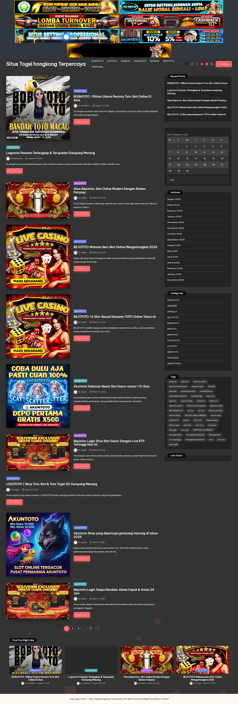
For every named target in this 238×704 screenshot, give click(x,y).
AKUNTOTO (80, 527)
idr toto (201, 411)
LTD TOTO (198, 420)
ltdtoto (186, 420)
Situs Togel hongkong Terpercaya (46, 64)
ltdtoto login (174, 425)
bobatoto (201, 401)
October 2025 (174, 233)
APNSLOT (172, 311)
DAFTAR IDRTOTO (176, 411)
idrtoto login (216, 415)
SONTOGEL (173, 357)
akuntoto (173, 382)
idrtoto (190, 411)
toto (211, 440)
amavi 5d (172, 391)
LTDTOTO (172, 346)
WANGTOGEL (174, 363)
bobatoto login (216, 406)
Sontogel (172, 430)
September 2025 (176, 239)
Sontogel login (214, 435)
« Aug (171, 180)
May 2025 (172, 251)
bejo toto (210, 396)
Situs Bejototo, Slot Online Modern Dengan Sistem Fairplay (110, 190)
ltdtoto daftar (212, 420)
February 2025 (175, 268)
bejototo (172, 401)
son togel (185, 430)
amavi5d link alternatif (178, 396)
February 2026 (175, 210)
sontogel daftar (175, 435)
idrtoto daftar (174, 415)
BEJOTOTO (80, 183)
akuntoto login (197, 386)
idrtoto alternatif (216, 411)
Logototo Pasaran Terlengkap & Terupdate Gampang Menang (50, 153)
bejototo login (186, 401)
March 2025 (173, 262)
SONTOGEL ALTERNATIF (203, 430)
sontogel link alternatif (195, 435)
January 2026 (174, 216)
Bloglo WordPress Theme (156, 699)
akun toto (185, 382)
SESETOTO (172, 352)
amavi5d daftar (206, 391)
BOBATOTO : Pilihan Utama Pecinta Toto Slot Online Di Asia (112, 98)
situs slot (187, 425)
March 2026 (173, 205)
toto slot (221, 440)
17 (90, 628)
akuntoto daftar (200, 382)
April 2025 (172, 256)
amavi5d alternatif (188, 391)
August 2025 (174, 245)
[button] (224, 64)
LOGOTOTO (13, 147)
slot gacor (212, 425)
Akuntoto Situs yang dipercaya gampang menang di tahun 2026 (116, 535)
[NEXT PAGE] (97, 628)
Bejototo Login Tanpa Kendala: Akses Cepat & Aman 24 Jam (114, 591)
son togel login (175, 440)
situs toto (200, 425)
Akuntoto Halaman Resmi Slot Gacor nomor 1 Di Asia (111, 386)
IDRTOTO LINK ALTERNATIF (195, 415)
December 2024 (175, 280)
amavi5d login (196, 396)
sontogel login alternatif (194, 440)
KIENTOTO (172, 334)
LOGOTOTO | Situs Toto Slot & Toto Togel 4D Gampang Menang (51, 484)
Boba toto (214, 401)
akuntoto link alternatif (178, 386)
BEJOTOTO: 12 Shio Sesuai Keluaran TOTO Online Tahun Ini (115, 316)
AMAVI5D (172, 305)
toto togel (173, 444)
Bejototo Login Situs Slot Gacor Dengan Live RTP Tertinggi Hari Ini (109, 442)
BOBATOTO (80, 91)
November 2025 (175, 228)
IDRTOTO (172, 329)
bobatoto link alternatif (196, 406)
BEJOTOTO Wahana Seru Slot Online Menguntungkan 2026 (115, 247)
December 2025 (175, 222)
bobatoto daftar (175, 406)
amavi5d (211, 386)
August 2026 (174, 199)
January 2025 (174, 274)
